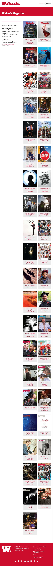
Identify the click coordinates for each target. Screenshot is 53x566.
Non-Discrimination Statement (38, 552)
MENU (47, 3)
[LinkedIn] (31, 561)
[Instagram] (21, 561)
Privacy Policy (37, 549)
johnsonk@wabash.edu (8, 44)
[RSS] (37, 561)
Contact (35, 554)
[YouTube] (25, 561)
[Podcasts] (34, 561)
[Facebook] (18, 561)
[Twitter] (15, 561)
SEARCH (41, 3)
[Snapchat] (28, 561)
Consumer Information (39, 546)
